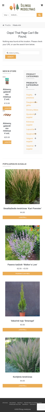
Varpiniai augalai (30, 147)
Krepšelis (25, 404)
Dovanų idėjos (32, 109)
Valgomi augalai (29, 140)
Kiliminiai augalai (30, 123)
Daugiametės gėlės (31, 104)
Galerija (19, 403)
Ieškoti (11, 57)
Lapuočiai (30, 129)
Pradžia (8, 25)
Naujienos (12, 403)
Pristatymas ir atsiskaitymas (33, 403)
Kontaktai (33, 404)
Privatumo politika (15, 404)
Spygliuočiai (31, 133)
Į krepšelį (8, 108)
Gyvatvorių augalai (30, 115)
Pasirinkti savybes (22, 273)
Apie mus (5, 403)
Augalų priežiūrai (30, 96)
